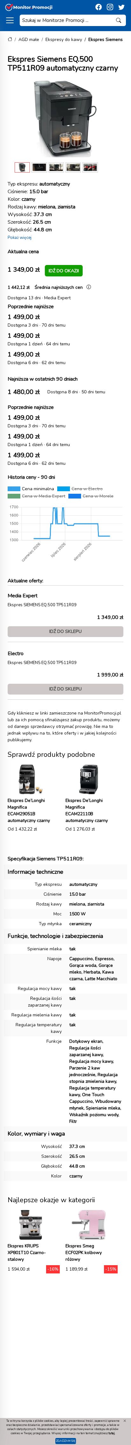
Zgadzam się (65, 1441)
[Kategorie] (10, 20)
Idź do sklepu (65, 631)
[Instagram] (110, 7)
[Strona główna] (10, 39)
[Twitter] (121, 7)
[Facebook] (98, 7)
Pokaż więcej (19, 238)
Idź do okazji (64, 271)
